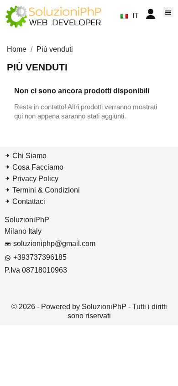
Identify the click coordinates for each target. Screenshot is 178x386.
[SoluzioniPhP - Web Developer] (53, 16)
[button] (168, 12)
